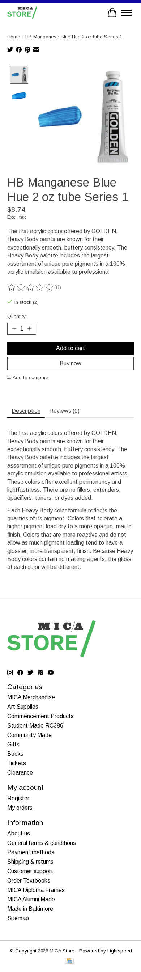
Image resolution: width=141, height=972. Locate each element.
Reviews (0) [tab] (64, 411)
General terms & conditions (41, 843)
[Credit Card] (69, 961)
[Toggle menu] (126, 12)
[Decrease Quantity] (14, 329)
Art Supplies (22, 707)
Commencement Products (40, 716)
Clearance (20, 773)
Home (13, 36)
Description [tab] (26, 411)
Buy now (70, 363)
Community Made (29, 735)
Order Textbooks (28, 880)
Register (18, 798)
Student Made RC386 (35, 725)
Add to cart (70, 348)
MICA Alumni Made (31, 899)
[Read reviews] (30, 287)
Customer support (30, 871)
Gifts (13, 744)
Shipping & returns (30, 862)
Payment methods (30, 852)
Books (15, 754)
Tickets (16, 763)
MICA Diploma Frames (36, 890)
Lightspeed (119, 951)
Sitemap (18, 918)
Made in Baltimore (30, 909)
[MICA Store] (22, 12)
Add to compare (30, 377)
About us (18, 833)
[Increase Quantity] (29, 329)
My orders (20, 808)
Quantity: (17, 316)
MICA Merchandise (31, 697)
